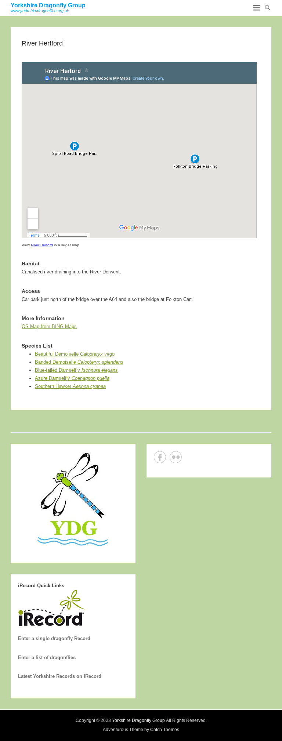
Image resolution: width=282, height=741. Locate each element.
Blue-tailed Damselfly (76, 370)
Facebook (160, 457)
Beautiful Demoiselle (75, 354)
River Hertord (42, 245)
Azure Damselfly (72, 378)
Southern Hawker (70, 386)
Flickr (176, 457)
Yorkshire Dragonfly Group (48, 5)
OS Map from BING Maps (49, 326)
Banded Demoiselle (79, 362)
